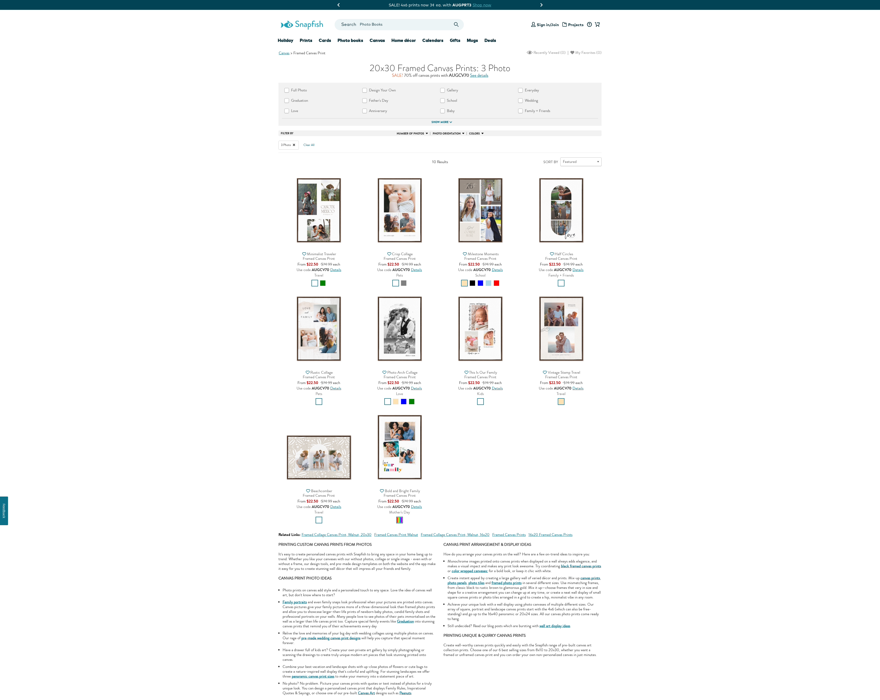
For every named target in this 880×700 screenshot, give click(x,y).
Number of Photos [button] (410, 134)
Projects (576, 24)
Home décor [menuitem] (403, 40)
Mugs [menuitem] (472, 40)
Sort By (550, 162)
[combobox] (399, 24)
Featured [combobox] (570, 162)
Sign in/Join (548, 24)
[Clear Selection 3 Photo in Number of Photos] (294, 145)
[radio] (314, 283)
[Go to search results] (456, 25)
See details (479, 75)
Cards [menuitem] (325, 40)
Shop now (485, 5)
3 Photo (286, 145)
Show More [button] (440, 122)
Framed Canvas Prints (509, 535)
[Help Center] (589, 24)
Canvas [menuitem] (377, 40)
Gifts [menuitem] (455, 40)
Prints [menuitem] (306, 40)
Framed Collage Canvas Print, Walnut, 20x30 (336, 535)
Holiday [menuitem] (285, 40)
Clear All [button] (308, 145)
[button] (318, 210)
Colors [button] (474, 134)
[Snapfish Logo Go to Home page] (301, 24)
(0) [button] (549, 52)
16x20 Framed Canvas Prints (550, 535)
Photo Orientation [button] (447, 134)
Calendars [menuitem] (432, 40)
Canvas (284, 53)
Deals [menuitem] (490, 40)
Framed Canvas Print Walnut (396, 535)
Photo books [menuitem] (350, 40)
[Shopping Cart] (596, 24)
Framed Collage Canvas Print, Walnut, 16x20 (455, 535)
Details (335, 270)
